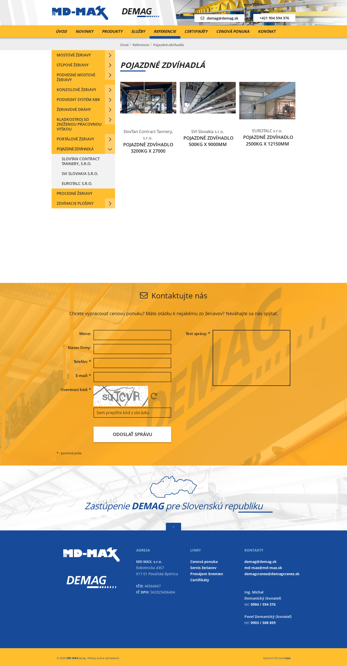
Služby (138, 31)
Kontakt (267, 31)
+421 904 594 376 (274, 18)
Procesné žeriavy (74, 193)
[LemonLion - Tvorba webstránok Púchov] (284, 658)
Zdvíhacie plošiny (75, 203)
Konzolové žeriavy (76, 89)
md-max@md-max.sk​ (263, 567)
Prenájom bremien (206, 573)
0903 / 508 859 (263, 622)
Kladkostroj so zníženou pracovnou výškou (79, 124)
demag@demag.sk (222, 18)
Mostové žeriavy (74, 54)
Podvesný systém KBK (78, 99)
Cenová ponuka (232, 31)
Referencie (165, 31)
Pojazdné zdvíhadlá (75, 148)
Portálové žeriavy (75, 138)
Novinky (84, 31)
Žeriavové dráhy (74, 109)
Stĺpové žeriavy (73, 64)
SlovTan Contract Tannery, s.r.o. (81, 161)
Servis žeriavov (203, 567)
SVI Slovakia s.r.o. (80, 173)
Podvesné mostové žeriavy (76, 77)
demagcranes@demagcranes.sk (271, 573)
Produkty (112, 31)
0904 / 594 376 (263, 604)
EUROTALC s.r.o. (77, 183)
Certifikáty (196, 31)
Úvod (61, 31)
